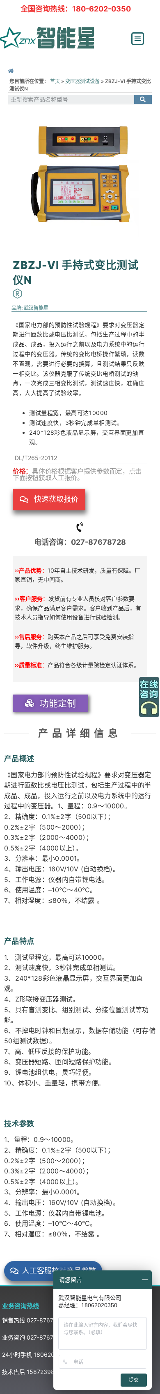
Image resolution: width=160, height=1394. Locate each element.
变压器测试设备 (82, 81)
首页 (55, 81)
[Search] (143, 99)
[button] (137, 38)
